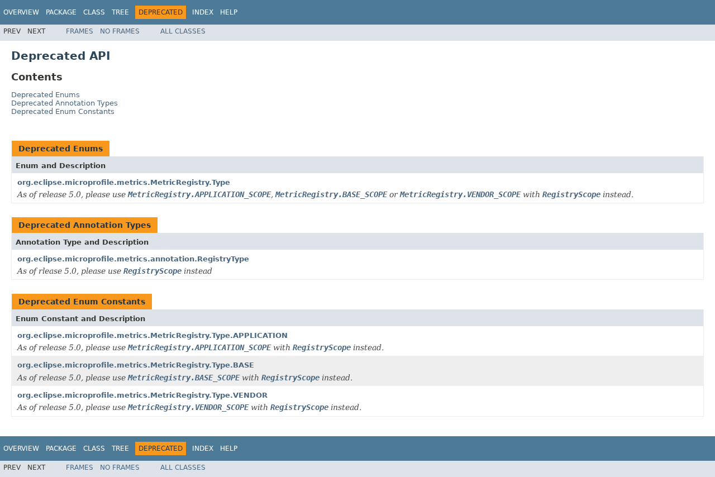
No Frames (120, 31)
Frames (79, 31)
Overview (21, 12)
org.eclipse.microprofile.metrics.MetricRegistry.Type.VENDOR (142, 395)
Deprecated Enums (45, 94)
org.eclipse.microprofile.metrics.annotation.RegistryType (133, 259)
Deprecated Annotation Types (64, 103)
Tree (120, 12)
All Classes (183, 31)
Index (202, 12)
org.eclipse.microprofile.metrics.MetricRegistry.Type (123, 182)
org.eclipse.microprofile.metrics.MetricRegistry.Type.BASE (135, 365)
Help (228, 12)
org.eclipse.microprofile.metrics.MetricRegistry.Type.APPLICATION (152, 335)
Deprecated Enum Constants (63, 111)
